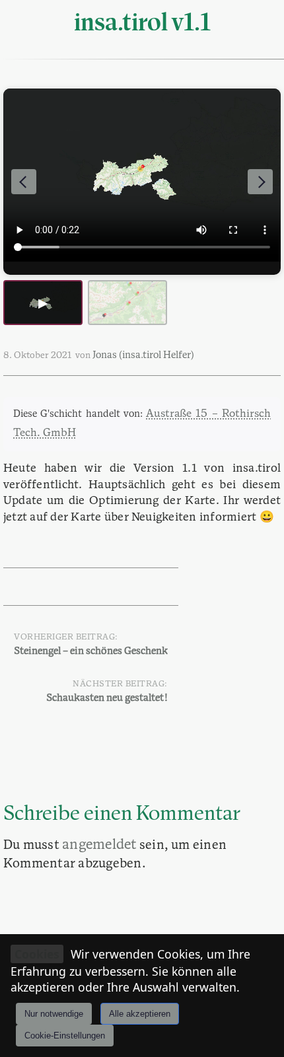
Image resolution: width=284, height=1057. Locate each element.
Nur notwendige (53, 1014)
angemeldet (99, 845)
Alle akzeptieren (139, 1014)
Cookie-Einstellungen (64, 1035)
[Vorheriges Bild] (23, 181)
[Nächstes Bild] (260, 181)
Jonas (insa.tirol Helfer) (143, 356)
